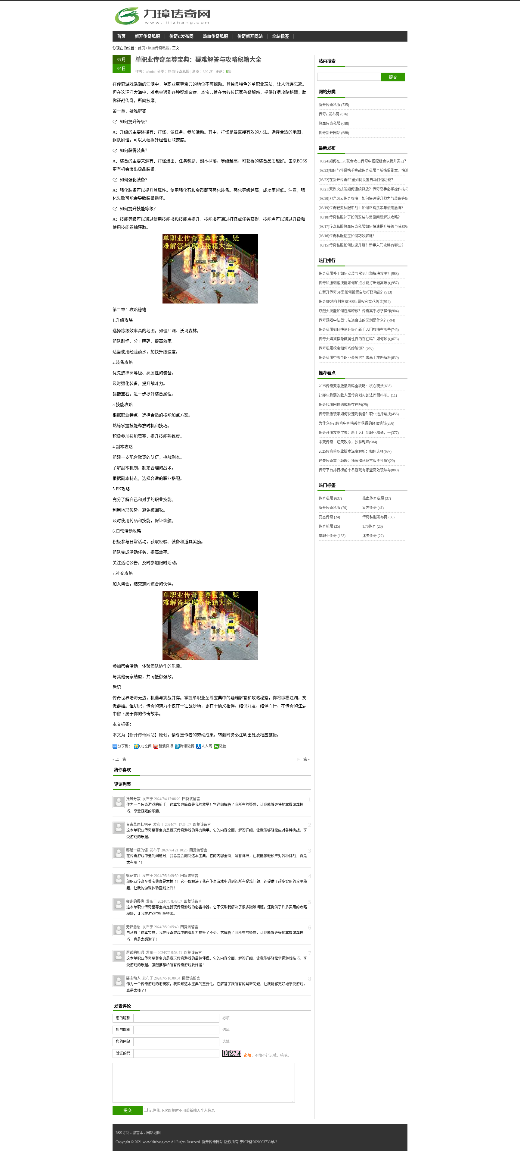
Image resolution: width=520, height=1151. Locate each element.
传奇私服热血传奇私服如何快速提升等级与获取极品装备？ (371, 227)
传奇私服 (330, 498)
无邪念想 (133, 927)
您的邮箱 (123, 1030)
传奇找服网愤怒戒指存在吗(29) (343, 405)
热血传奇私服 (215, 36)
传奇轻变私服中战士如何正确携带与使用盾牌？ (362, 208)
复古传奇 (373, 508)
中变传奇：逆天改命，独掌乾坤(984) (348, 442)
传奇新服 (329, 526)
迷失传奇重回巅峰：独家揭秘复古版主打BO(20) (357, 461)
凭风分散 (133, 799)
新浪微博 (166, 746)
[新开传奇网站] (165, 16)
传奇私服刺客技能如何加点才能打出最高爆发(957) (359, 283)
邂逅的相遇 (135, 953)
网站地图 (153, 1133)
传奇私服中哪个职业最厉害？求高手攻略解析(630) (359, 358)
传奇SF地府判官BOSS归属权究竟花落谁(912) (355, 302)
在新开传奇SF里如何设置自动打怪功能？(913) (355, 292)
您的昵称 (123, 1018)
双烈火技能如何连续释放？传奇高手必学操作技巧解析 (367, 189)
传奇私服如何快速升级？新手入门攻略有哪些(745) (359, 330)
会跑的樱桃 (135, 901)
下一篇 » (303, 759)
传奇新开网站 (250, 36)
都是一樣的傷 (137, 850)
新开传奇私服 (147, 36)
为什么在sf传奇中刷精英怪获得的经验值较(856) (356, 423)
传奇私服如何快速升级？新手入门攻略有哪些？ (362, 245)
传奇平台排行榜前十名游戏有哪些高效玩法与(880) (359, 470)
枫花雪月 (133, 876)
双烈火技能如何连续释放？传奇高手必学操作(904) (359, 311)
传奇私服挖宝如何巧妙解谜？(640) (346, 348)
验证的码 (123, 1053)
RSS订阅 (122, 1133)
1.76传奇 (372, 526)
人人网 (206, 746)
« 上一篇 (119, 759)
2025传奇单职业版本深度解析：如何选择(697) (355, 451)
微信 (222, 746)
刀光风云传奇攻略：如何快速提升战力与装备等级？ (365, 199)
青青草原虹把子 (138, 824)
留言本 (137, 1133)
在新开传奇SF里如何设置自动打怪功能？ (357, 180)
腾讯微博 (187, 746)
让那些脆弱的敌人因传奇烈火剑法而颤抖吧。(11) (358, 395)
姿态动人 (133, 978)
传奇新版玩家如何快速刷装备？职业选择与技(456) (359, 414)
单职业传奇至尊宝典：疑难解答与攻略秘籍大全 (198, 59)
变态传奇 (329, 517)
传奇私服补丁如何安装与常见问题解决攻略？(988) (359, 274)
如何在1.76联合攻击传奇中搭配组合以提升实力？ (363, 161)
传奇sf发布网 (181, 36)
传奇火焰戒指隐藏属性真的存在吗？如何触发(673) (359, 339)
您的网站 (123, 1041)
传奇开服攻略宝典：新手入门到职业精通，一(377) (359, 433)
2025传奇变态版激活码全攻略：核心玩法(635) (355, 386)
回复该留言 (191, 799)
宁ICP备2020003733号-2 (258, 1142)
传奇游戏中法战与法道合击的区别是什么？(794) (357, 320)
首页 (121, 36)
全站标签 (280, 36)
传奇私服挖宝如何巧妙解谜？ (347, 236)
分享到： (125, 746)
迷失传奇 (373, 536)
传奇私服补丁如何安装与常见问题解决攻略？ (360, 217)
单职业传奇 (332, 536)
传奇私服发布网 (378, 517)
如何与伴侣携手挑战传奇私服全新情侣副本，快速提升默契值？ (374, 170)
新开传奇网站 (142, 735)
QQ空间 (145, 746)
